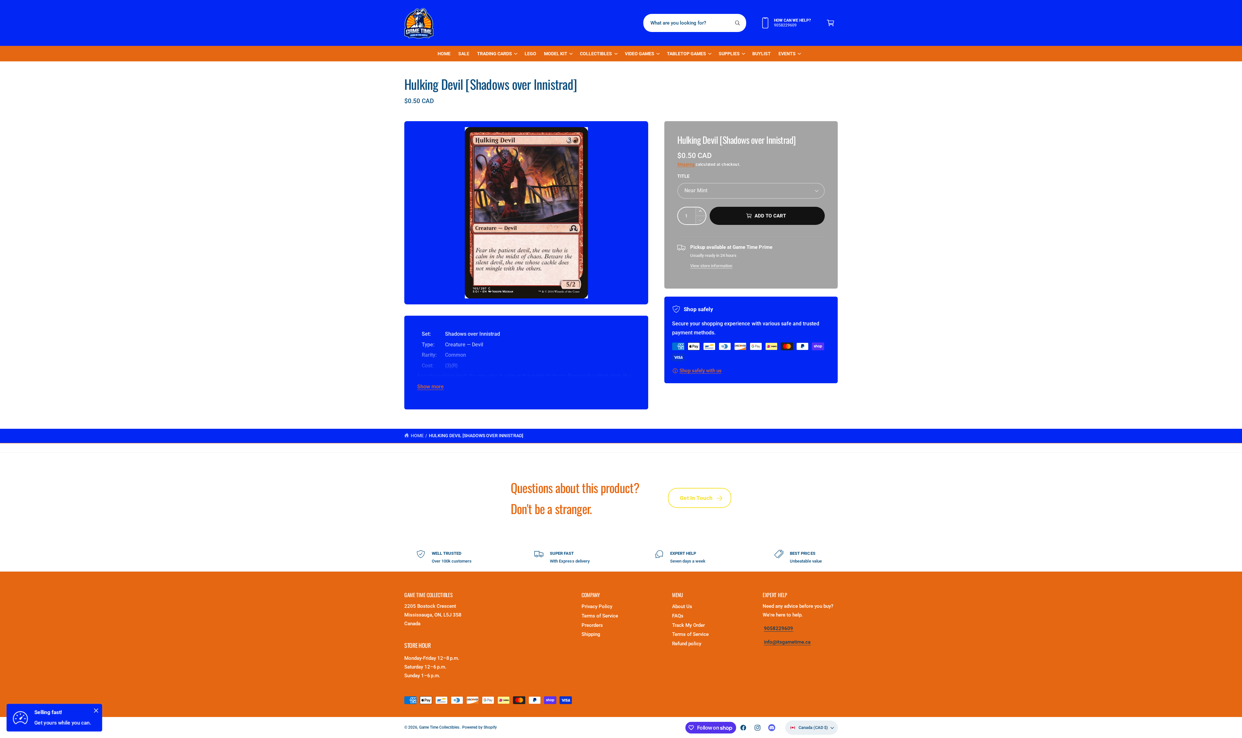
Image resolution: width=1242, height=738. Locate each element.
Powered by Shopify (479, 727)
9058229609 (778, 628)
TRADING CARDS (494, 53)
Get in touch (696, 498)
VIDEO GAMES (639, 53)
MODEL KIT (555, 53)
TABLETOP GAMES (686, 53)
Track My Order (688, 625)
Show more (430, 387)
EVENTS (787, 53)
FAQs (677, 616)
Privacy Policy (597, 606)
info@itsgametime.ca (787, 642)
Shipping (686, 164)
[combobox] (695, 23)
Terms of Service (600, 616)
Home (417, 435)
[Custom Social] (772, 728)
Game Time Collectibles (439, 727)
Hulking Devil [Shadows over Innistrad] (476, 435)
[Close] (96, 710)
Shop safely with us (701, 371)
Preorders (592, 625)
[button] (830, 23)
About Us (682, 606)
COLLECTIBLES (596, 53)
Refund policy (686, 644)
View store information (711, 265)
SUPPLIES (729, 53)
